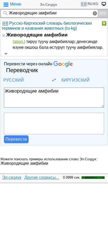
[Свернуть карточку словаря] (103, 23)
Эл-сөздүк (11, 177)
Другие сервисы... (41, 177)
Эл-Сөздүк (48, 5)
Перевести (16, 139)
